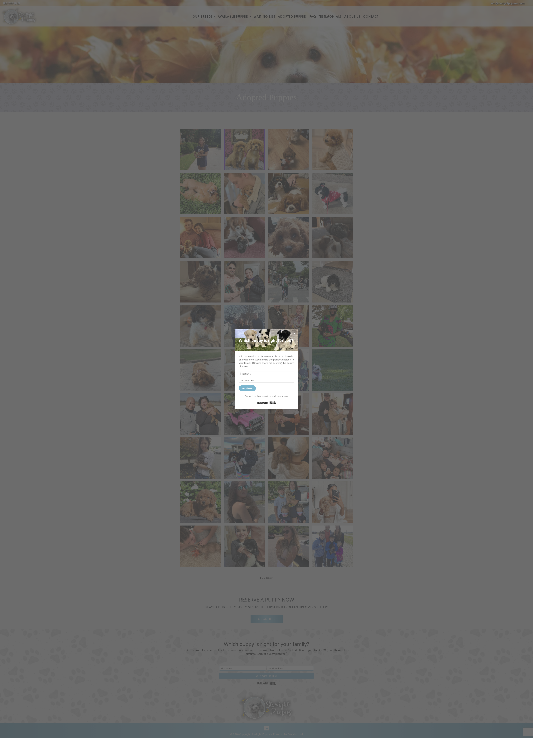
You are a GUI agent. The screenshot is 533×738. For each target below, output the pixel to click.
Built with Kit (266, 402)
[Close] (294, 332)
